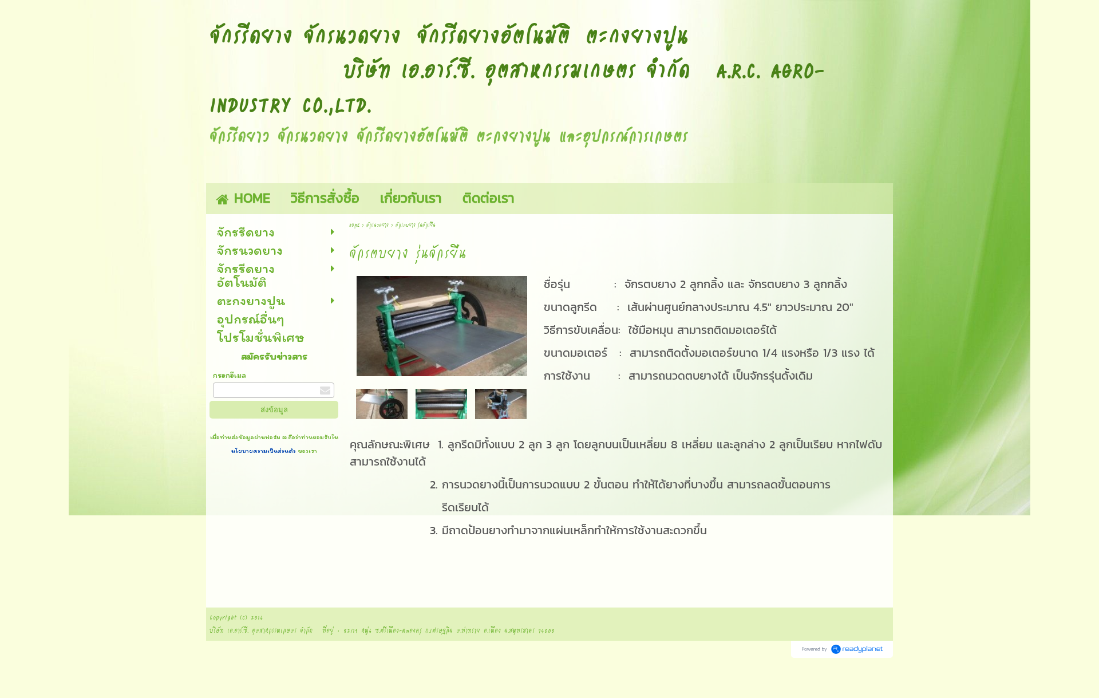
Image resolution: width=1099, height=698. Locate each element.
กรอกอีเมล (229, 375)
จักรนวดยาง (377, 225)
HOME (354, 225)
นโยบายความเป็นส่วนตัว (264, 451)
